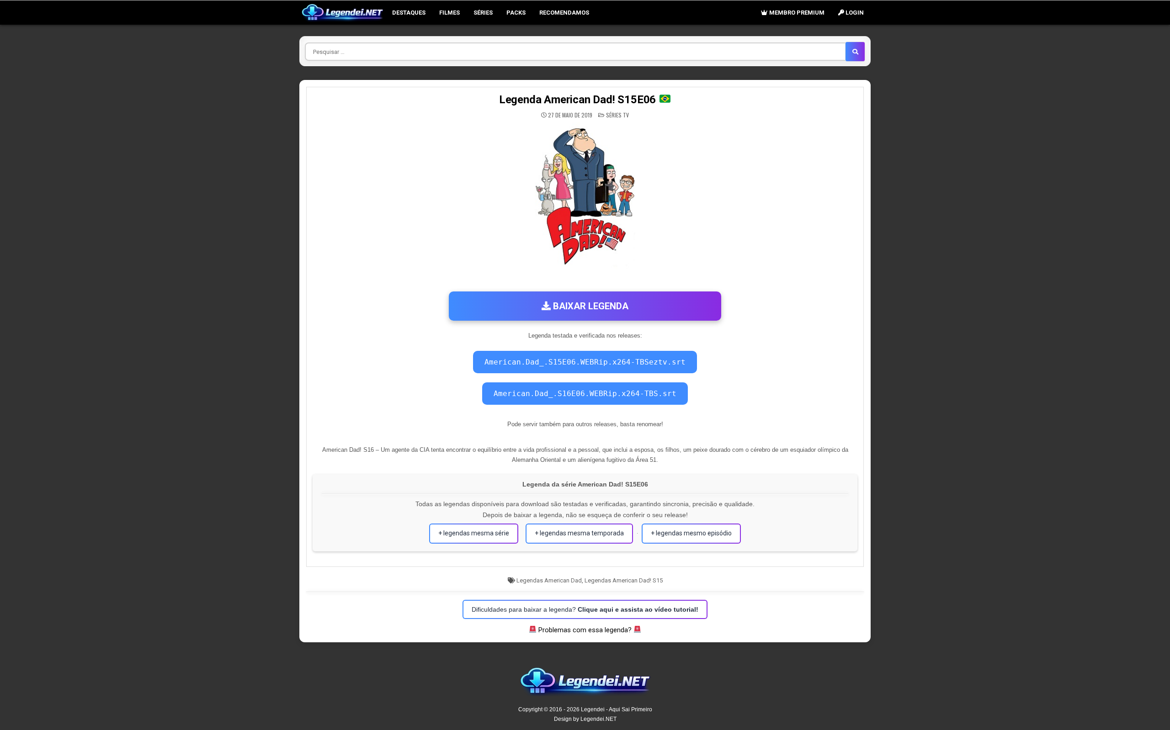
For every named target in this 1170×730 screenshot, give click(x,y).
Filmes (449, 12)
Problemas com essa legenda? (585, 630)
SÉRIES (483, 12)
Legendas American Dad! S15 (624, 580)
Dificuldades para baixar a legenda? (585, 609)
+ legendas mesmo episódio (691, 533)
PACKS (516, 12)
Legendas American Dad (549, 580)
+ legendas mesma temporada (579, 533)
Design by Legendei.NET (585, 719)
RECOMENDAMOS (564, 12)
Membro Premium (796, 12)
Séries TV (617, 115)
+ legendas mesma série (473, 533)
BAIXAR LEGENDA (589, 306)
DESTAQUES (408, 12)
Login (854, 12)
